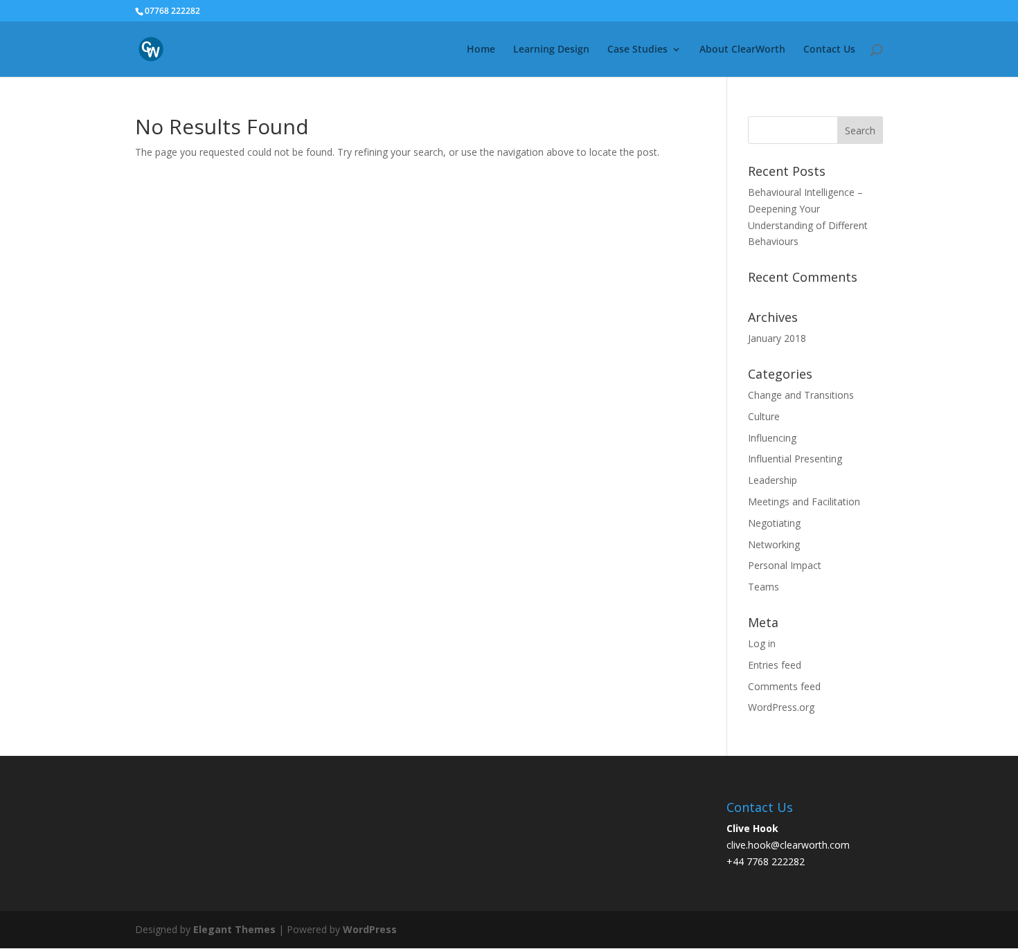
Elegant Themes (234, 929)
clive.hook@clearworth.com (788, 844)
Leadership (772, 480)
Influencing (772, 437)
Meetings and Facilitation (804, 501)
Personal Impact (784, 565)
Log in (762, 643)
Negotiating (774, 523)
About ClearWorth (742, 49)
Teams (763, 586)
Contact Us (829, 49)
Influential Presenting (795, 458)
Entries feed (774, 664)
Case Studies (637, 49)
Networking (774, 544)
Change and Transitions (801, 394)
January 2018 (777, 338)
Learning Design (551, 49)
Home (481, 49)
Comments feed (784, 686)
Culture (764, 416)
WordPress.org (781, 707)
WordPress (370, 929)
